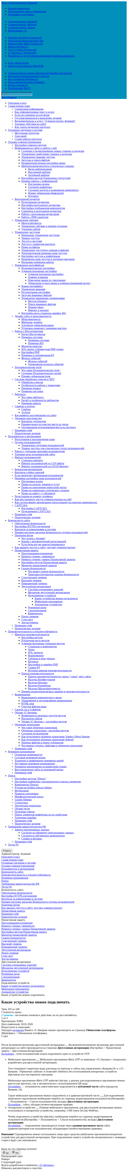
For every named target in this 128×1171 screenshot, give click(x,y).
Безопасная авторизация (28, 469)
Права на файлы (30, 247)
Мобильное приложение (48, 601)
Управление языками (33, 289)
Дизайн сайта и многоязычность (33, 316)
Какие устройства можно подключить (56, 598)
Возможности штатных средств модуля (43, 715)
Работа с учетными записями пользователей (40, 451)
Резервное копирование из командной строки (40, 766)
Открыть (7, 850)
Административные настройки (39, 271)
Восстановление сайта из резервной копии (39, 769)
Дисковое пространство (28, 418)
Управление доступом (27, 232)
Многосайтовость (18, 46)
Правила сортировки (26, 793)
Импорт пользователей (28, 457)
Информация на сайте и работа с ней (36, 148)
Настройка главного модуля (30, 145)
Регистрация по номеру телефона (34, 496)
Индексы (33, 661)
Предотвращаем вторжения (36, 553)
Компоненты (35, 613)
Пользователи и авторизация (24, 436)
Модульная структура (27, 133)
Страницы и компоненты (42, 646)
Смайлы (26, 409)
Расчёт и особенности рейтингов (40, 400)
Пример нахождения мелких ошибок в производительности (55, 691)
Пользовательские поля (28, 367)
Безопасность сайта (19, 520)
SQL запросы (35, 652)
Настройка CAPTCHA (34, 508)
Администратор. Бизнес (21, 27)
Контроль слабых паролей (29, 472)
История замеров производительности (50, 670)
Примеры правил (31, 388)
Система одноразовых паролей (45, 589)
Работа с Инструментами (29, 331)
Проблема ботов (24, 535)
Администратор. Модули (22, 24)
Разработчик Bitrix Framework (25, 37)
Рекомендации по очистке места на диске (44, 424)
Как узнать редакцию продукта (32, 127)
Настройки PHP (30, 352)
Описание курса (17, 103)
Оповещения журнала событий (46, 364)
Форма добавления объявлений (46, 193)
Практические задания (27, 433)
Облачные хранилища (27, 724)
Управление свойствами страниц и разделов (46, 154)
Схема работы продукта (28, 139)
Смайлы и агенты (25, 406)
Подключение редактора (35, 202)
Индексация (21, 790)
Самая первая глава (19, 106)
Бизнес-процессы (18, 85)
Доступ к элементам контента (38, 244)
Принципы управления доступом (40, 235)
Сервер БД (34, 667)
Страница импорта (32, 460)
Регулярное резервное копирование (35, 763)
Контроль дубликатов (33, 421)
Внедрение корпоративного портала (28, 76)
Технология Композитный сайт (26, 40)
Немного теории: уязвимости (38, 556)
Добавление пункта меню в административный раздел (59, 283)
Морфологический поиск (29, 796)
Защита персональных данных (32, 829)
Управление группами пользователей (42, 445)
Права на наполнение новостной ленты (43, 487)
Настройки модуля (31, 637)
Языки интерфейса (32, 286)
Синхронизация (37, 610)
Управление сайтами (26, 220)
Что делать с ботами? (33, 538)
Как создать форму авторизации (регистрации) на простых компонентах (56, 502)
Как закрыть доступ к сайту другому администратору (45, 547)
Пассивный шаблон (39, 172)
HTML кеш (27, 703)
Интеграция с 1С (17, 30)
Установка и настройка (21, 14)
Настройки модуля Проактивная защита (44, 562)
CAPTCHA (21, 505)
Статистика (21, 802)
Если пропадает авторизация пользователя (39, 475)
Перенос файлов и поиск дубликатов (42, 742)
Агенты (25, 412)
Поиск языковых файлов (42, 304)
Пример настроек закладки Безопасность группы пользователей (51, 532)
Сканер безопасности (33, 568)
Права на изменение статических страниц (45, 490)
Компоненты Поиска (26, 784)
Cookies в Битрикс (31, 838)
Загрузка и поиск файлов (35, 160)
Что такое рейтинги (32, 397)
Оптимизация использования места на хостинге (48, 427)
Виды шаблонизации (40, 169)
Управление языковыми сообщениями (43, 298)
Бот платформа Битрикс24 (23, 79)
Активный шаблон (39, 175)
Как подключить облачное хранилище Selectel (47, 739)
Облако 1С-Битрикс (26, 712)
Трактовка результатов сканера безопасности (53, 574)
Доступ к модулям (31, 241)
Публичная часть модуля (35, 640)
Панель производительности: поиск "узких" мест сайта (59, 676)
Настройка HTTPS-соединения (32, 526)
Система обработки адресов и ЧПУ (35, 379)
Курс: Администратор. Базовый (19, 2)
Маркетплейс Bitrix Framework (25, 43)
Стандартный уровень (34, 577)
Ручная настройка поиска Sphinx (33, 787)
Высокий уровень (31, 580)
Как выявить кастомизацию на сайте (35, 415)
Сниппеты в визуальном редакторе (41, 211)
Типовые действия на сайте (30, 124)
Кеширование (36, 655)
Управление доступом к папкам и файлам (45, 250)
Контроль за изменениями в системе (35, 529)
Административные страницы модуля (43, 643)
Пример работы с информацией (39, 181)
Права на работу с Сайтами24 (38, 493)
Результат (33, 196)
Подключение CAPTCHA (36, 511)
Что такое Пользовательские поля (40, 370)
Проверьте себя (23, 430)
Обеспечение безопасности (30, 523)
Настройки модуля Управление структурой (45, 178)
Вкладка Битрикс (38, 682)
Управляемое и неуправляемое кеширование (46, 700)
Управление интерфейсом (29, 265)
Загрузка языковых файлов (36, 295)
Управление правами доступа (38, 157)
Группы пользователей (28, 442)
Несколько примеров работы (37, 262)
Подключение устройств (42, 595)
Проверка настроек (32, 391)
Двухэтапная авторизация (36, 586)
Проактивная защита (26, 550)
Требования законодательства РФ (27, 826)
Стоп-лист (27, 619)
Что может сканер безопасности (46, 571)
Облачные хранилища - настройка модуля (45, 730)
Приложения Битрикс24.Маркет (26, 82)
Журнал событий (31, 358)
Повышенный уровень (34, 583)
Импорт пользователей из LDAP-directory (45, 466)
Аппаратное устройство (48, 604)
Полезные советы (25, 811)
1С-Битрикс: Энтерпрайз (22, 52)
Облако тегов (22, 808)
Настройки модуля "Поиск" (30, 778)
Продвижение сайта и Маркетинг (27, 11)
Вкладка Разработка (39, 685)
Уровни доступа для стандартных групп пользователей (52, 448)
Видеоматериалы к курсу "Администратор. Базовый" (45, 121)
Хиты (31, 649)
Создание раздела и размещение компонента (53, 190)
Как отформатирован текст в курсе (34, 112)
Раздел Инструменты (33, 334)
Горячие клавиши (38, 277)
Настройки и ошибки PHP (43, 664)
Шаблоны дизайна (31, 322)
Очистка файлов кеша (33, 706)
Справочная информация (29, 109)
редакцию (18, 1030)
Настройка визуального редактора (40, 205)
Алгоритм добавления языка (37, 325)
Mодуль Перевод (37, 301)
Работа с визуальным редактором (40, 214)
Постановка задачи (39, 184)
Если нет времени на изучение (32, 115)
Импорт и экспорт (38, 310)
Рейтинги (20, 394)
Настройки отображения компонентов (43, 208)
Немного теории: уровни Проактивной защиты (48, 559)
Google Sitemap (23, 799)
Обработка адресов (32, 382)
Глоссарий (20, 136)
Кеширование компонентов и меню (41, 697)
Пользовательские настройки (38, 268)
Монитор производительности (32, 634)
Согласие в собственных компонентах (43, 835)
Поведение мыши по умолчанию (47, 280)
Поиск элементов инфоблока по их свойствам (41, 814)
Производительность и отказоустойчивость (32, 631)
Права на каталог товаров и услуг (40, 484)
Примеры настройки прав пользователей (38, 478)
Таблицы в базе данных (41, 658)
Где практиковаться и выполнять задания (38, 118)
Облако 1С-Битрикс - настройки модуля (44, 721)
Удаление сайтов (30, 229)
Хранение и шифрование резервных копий (39, 760)
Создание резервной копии (30, 757)
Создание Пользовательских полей (41, 373)
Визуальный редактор (27, 199)
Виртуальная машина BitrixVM (25, 66)
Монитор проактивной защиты (39, 565)
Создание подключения (34, 733)
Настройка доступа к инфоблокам (40, 256)
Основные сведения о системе (25, 130)
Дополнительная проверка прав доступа (44, 253)
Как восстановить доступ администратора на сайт (43, 499)
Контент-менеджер (19, 8)
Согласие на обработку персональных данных (47, 832)
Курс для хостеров (18, 63)
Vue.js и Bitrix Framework (22, 49)
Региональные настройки (35, 292)
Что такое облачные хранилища (39, 727)
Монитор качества (31, 346)
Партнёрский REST (19, 88)
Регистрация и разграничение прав (35, 439)
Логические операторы (28, 805)
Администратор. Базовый (22, 21)
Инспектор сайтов (31, 718)
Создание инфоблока (40, 187)
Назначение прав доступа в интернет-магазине (48, 259)
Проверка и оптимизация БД (37, 355)
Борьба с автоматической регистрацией (43, 541)
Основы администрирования (24, 142)
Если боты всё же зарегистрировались (43, 544)
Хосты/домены (29, 622)
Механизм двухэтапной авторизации (49, 592)
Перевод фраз (36, 307)
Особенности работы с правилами (40, 385)
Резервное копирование (21, 751)
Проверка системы (32, 337)
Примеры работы (31, 403)
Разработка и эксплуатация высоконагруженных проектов (41, 55)
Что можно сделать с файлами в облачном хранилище (51, 745)
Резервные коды (37, 607)
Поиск (11, 775)
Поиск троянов (29, 616)
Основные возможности (28, 754)
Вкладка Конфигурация (41, 679)
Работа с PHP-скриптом (34, 217)
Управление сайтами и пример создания (44, 226)
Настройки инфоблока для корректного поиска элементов (48, 781)
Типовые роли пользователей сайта (35, 454)
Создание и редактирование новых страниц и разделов (52, 151)
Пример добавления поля (35, 376)
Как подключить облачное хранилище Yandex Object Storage (55, 736)
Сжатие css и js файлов (28, 709)
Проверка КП (36, 343)
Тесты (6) (13, 844)
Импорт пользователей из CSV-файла (42, 463)
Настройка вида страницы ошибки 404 (43, 313)
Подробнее (7, 1053)
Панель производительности (37, 673)
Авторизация (8, 97)
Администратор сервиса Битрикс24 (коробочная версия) (40, 73)
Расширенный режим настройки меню (43, 163)
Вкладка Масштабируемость (44, 688)
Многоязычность (31, 319)
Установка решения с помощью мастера (43, 328)
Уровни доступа (30, 238)
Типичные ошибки (25, 817)
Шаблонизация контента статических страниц (47, 166)
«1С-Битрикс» (46, 1165)
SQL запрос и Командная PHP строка (42, 349)
